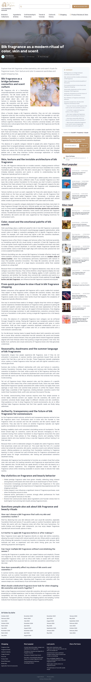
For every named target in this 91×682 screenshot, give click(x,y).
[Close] (78, 337)
